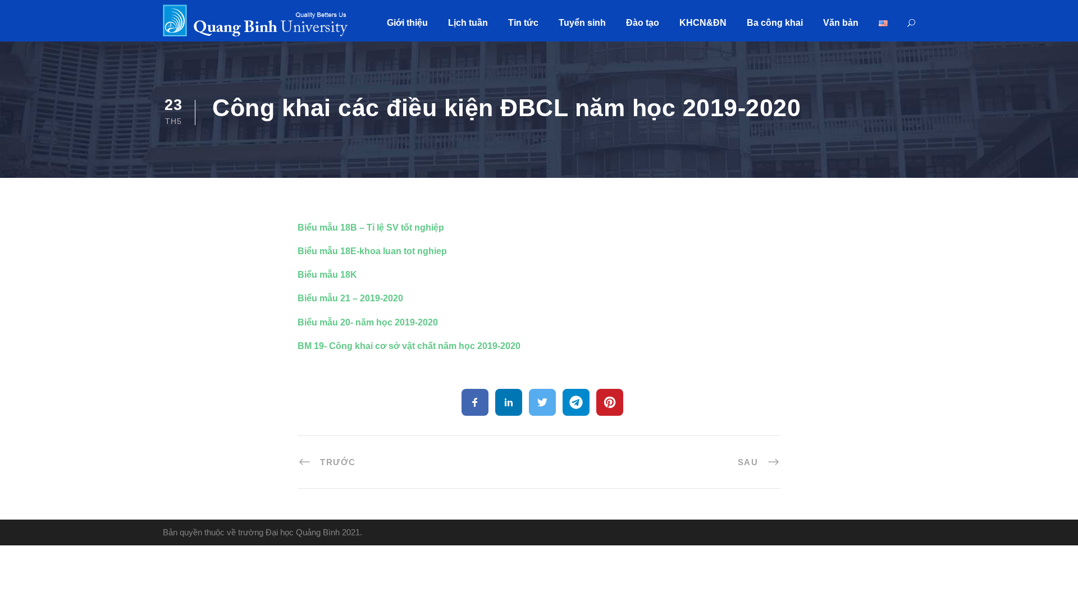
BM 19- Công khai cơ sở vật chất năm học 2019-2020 (409, 346)
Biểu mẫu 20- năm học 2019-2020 (368, 322)
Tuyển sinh (582, 22)
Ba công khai (775, 22)
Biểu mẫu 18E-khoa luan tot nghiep (372, 251)
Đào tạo (642, 22)
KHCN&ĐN (703, 22)
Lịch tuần (468, 22)
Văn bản (840, 22)
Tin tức (523, 22)
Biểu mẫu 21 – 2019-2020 (350, 298)
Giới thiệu (407, 22)
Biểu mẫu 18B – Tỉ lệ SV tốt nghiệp (371, 227)
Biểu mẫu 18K (327, 274)
